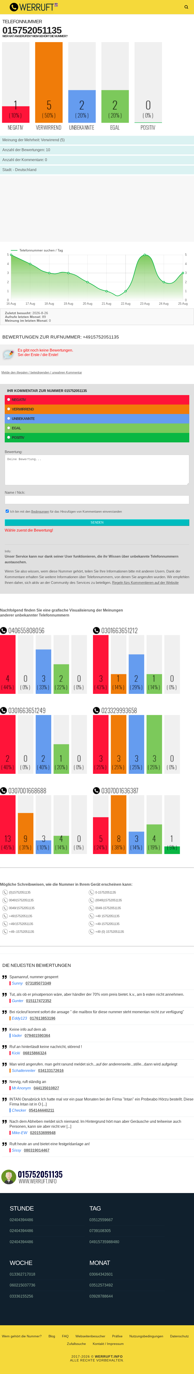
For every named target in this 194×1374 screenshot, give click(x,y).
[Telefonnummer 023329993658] (136, 773)
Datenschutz (179, 1336)
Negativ (19, 400)
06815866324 (34, 1053)
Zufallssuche (76, 1344)
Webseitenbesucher (90, 1336)
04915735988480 (104, 1242)
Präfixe (117, 1336)
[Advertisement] (97, 209)
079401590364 (37, 1036)
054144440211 (41, 1110)
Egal (16, 428)
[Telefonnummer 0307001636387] (136, 853)
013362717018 (22, 1274)
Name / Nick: (15, 492)
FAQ (65, 1336)
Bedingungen (40, 511)
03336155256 (21, 1296)
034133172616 (51, 1071)
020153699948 (43, 1133)
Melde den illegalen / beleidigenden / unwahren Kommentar (41, 372)
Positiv (18, 438)
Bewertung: (13, 452)
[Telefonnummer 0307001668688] (43, 853)
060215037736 (22, 1285)
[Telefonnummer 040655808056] (43, 693)
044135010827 (46, 1088)
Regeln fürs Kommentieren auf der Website (145, 583)
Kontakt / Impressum (108, 1344)
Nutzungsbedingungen (146, 1336)
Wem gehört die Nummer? (22, 1336)
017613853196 (42, 1018)
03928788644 (101, 1296)
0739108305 (100, 1231)
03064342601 (101, 1274)
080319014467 (36, 1150)
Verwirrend (23, 409)
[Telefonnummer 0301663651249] (43, 773)
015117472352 (38, 1001)
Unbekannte (23, 419)
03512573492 (101, 1285)
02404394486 (21, 1220)
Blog (51, 1336)
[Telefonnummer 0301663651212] (136, 693)
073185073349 (38, 983)
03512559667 (101, 1220)
